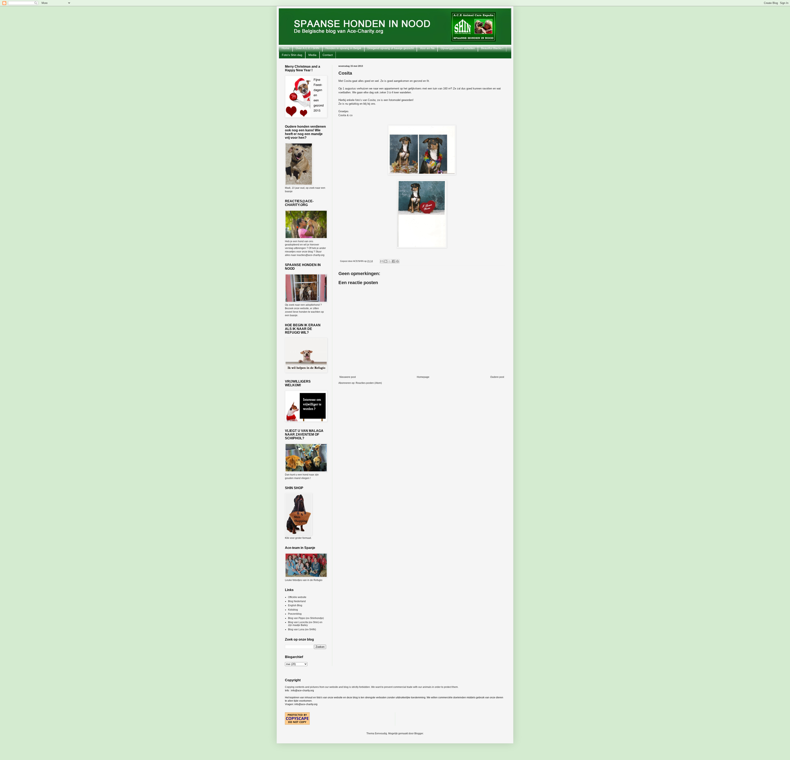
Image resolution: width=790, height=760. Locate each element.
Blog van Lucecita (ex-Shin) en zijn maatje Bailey (305, 624)
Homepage (423, 377)
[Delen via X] (390, 261)
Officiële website (297, 597)
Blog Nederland (297, 601)
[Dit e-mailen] (382, 261)
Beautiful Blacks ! (492, 48)
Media (312, 55)
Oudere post (497, 377)
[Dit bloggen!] (386, 261)
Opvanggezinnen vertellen (458, 48)
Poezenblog (295, 613)
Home (285, 48)
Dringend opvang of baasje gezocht (390, 48)
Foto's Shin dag (292, 55)
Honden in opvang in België (343, 48)
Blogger (418, 733)
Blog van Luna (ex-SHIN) (302, 629)
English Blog (295, 605)
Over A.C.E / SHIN (307, 48)
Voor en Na (427, 48)
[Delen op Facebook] (394, 261)
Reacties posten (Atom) (369, 383)
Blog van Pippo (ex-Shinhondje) (306, 618)
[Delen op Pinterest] (397, 261)
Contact (328, 55)
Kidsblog (293, 609)
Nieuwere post (347, 377)
